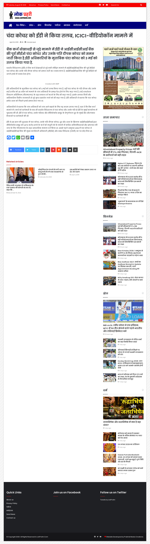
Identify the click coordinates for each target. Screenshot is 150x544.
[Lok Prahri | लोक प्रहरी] (21, 15)
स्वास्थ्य (67, 25)
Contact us (66, 5)
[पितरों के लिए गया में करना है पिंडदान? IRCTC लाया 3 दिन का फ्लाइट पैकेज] (109, 193)
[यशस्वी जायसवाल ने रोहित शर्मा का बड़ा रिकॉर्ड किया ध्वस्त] (109, 342)
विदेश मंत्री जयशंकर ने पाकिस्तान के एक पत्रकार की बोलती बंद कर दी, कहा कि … (20, 187)
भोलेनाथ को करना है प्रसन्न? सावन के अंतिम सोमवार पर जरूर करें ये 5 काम (130, 435)
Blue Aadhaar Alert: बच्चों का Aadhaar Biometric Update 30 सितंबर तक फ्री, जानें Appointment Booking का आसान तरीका (129, 266)
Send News (55, 5)
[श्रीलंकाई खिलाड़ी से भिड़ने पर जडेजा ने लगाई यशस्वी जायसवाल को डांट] (109, 353)
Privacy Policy (43, 5)
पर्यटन (57, 25)
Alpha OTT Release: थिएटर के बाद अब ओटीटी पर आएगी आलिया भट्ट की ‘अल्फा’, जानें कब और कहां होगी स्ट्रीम (130, 166)
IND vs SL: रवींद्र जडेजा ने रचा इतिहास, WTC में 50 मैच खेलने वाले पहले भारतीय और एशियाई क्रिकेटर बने (122, 328)
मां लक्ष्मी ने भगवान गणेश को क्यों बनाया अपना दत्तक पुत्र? (130, 469)
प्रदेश (31, 25)
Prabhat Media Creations (133, 537)
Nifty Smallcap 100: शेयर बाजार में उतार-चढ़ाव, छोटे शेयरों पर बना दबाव (130, 279)
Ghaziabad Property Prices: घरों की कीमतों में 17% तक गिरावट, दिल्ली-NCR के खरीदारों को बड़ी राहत (122, 152)
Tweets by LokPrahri (107, 500)
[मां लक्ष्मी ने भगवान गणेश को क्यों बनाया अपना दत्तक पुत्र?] (109, 471)
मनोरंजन (77, 25)
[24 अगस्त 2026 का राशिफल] (109, 447)
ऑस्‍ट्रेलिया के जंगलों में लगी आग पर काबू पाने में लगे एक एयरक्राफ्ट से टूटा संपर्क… (51, 171)
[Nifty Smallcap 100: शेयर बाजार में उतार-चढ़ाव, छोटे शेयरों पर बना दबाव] (109, 281)
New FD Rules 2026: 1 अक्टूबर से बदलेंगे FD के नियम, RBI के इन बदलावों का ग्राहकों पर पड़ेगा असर (130, 253)
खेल (39, 25)
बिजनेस (48, 25)
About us (32, 5)
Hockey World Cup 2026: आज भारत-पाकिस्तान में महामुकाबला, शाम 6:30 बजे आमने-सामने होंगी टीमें (130, 364)
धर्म (86, 25)
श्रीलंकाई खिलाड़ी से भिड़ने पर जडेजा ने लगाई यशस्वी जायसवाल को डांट (130, 352)
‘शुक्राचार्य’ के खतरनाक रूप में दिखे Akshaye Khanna (130, 202)
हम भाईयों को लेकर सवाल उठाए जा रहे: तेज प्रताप (83, 170)
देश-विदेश (20, 25)
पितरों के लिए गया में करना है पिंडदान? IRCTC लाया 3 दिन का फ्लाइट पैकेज (130, 192)
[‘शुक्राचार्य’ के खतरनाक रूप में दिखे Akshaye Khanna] (109, 204)
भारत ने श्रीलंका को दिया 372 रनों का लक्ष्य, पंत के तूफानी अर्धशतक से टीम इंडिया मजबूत (130, 376)
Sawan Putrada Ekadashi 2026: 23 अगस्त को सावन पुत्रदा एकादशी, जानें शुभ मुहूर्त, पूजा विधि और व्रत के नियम (130, 458)
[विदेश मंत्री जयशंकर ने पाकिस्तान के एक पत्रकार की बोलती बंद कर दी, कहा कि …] (20, 175)
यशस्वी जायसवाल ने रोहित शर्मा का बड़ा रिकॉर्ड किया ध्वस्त (130, 340)
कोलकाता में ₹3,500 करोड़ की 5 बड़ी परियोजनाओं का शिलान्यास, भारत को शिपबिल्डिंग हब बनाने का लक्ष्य (130, 180)
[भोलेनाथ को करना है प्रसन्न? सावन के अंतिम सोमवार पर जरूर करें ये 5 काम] (109, 436)
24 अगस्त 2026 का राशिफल (128, 444)
